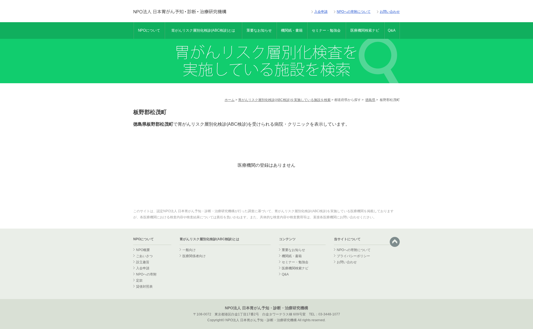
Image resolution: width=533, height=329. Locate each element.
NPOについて (149, 30)
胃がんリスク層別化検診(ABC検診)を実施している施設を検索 (284, 100)
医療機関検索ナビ (364, 30)
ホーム (230, 100)
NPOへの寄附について (354, 12)
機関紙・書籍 (292, 30)
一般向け (189, 250)
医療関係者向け (194, 256)
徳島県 (370, 100)
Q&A (392, 30)
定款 (139, 280)
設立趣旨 (142, 262)
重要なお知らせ (259, 30)
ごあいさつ (144, 256)
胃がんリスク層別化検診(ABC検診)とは (203, 30)
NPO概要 (143, 250)
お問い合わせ (390, 12)
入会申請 (321, 12)
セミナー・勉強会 (326, 30)
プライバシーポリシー (353, 256)
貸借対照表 (144, 286)
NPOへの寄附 (146, 274)
